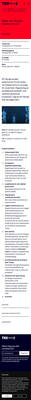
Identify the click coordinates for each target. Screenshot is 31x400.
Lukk (7, 396)
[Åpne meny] (28, 4)
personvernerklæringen (12, 361)
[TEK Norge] (10, 4)
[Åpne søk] (24, 4)
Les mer (20, 396)
